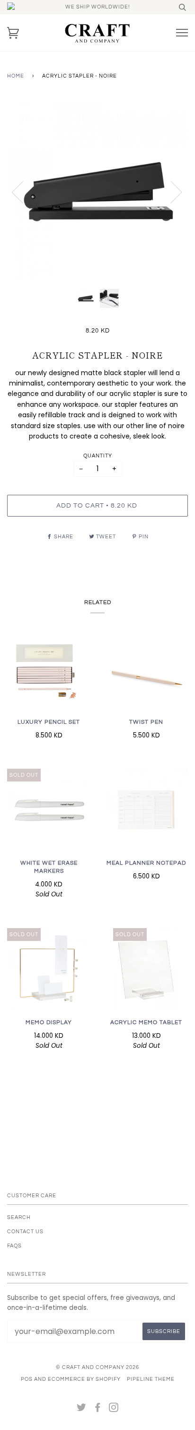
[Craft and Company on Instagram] (114, 1409)
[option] (97, 191)
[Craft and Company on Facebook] (98, 1409)
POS (27, 1379)
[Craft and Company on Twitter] (82, 1409)
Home (15, 76)
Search (19, 1217)
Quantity (97, 455)
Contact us (25, 1231)
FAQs (14, 1245)
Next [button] (170, 191)
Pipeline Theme (151, 1379)
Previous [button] (23, 191)
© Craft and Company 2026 (97, 1367)
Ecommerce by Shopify (84, 1379)
